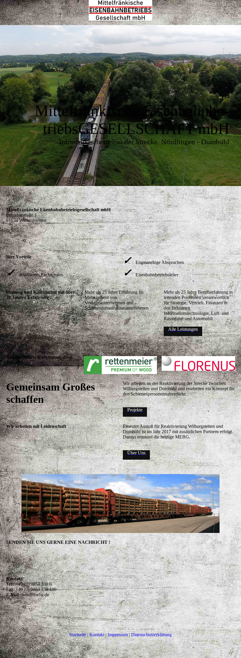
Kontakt (96, 634)
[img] (120, 10)
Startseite (77, 634)
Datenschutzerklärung (151, 634)
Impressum (118, 634)
